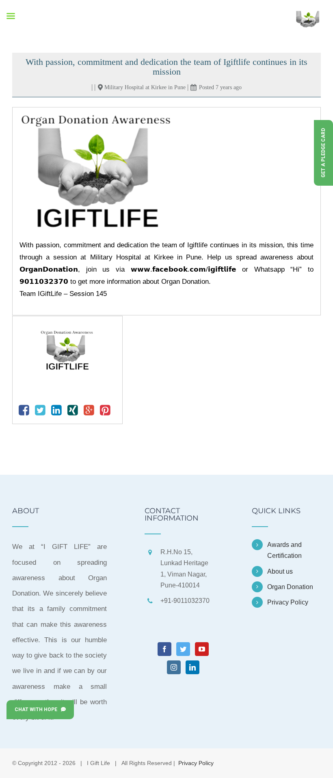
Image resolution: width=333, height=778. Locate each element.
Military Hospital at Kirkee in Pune (145, 87)
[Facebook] (164, 649)
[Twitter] (183, 649)
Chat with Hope (38, 709)
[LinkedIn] (192, 667)
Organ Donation (290, 586)
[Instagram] (174, 667)
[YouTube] (202, 649)
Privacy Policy (287, 602)
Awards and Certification (284, 550)
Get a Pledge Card (323, 153)
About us (280, 571)
